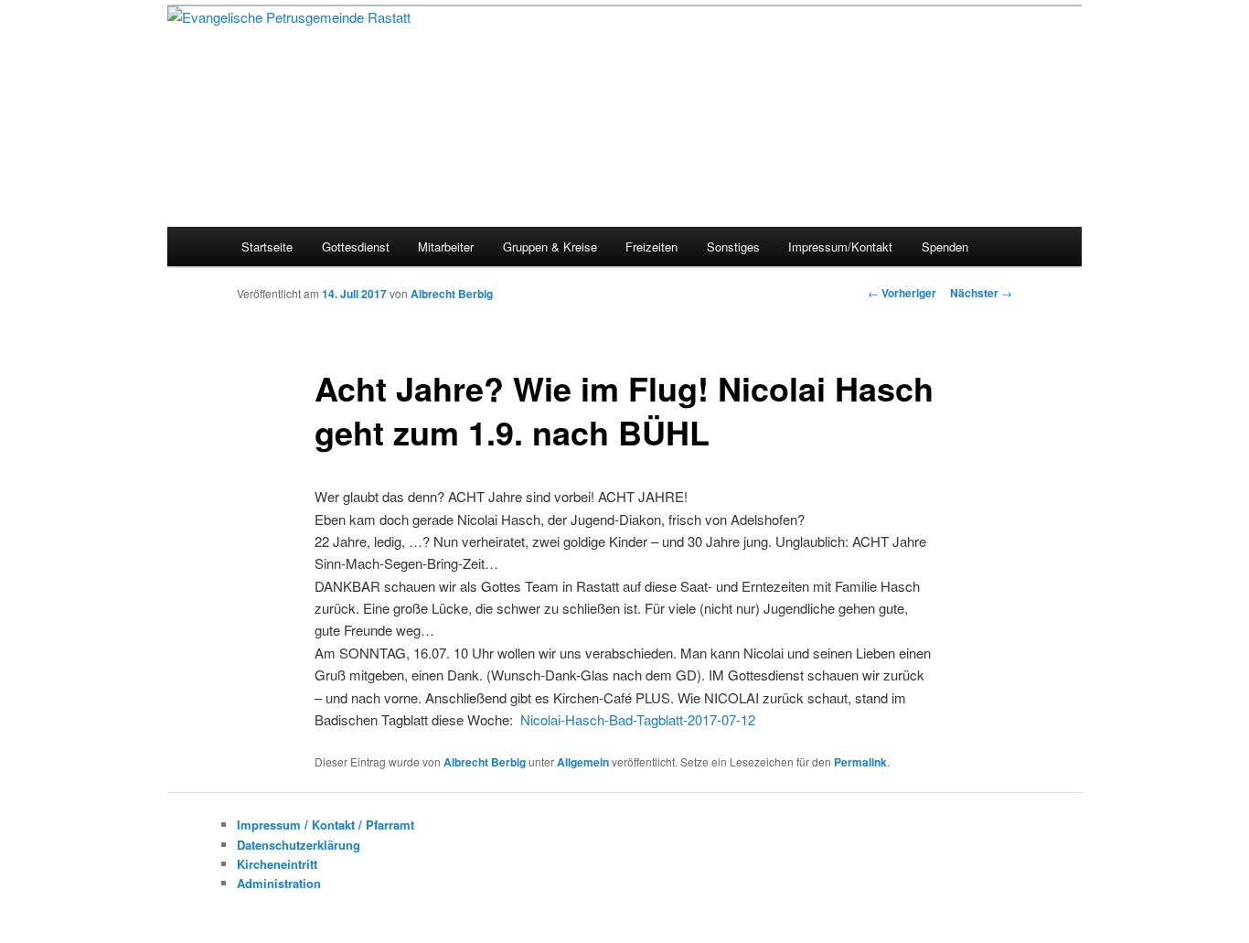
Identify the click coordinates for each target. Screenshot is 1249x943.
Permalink (860, 762)
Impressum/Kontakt (840, 246)
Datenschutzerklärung (298, 844)
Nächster (981, 292)
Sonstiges (733, 246)
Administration (279, 883)
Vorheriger (902, 292)
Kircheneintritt (277, 864)
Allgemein (583, 762)
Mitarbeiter (446, 246)
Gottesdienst (356, 246)
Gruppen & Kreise (550, 246)
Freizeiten (651, 246)
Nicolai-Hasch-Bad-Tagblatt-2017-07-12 (637, 719)
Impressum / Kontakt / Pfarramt (325, 824)
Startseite (267, 246)
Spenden (945, 246)
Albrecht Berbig (452, 293)
